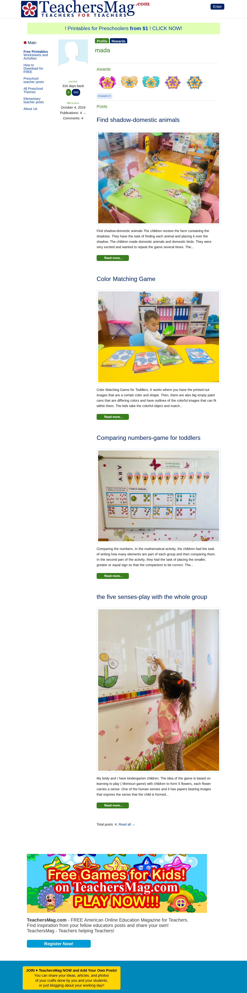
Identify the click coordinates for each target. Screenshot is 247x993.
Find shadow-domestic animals (138, 119)
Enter (217, 7)
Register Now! (58, 943)
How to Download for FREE (33, 68)
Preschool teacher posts (34, 80)
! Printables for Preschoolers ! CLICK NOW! (123, 28)
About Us (30, 109)
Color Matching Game (126, 278)
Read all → (127, 824)
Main (32, 42)
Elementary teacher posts (34, 100)
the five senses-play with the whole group (152, 596)
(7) (104, 96)
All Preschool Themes (33, 90)
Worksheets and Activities (36, 55)
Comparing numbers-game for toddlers (148, 437)
